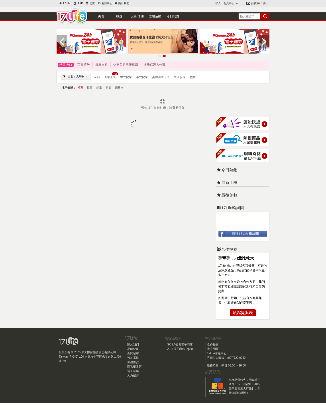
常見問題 (213, 349)
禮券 (193, 77)
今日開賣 (173, 16)
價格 (118, 87)
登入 (218, 3)
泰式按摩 (142, 77)
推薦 (80, 87)
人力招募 (133, 375)
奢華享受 (110, 77)
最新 (90, 87)
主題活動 (155, 16)
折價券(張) (259, 3)
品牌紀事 (133, 349)
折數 (108, 87)
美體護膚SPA (160, 77)
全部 (97, 77)
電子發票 (133, 371)
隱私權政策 (134, 366)
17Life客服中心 (216, 353)
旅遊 (119, 16)
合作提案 (213, 344)
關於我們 (123, 3)
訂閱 (91, 3)
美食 (101, 16)
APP (80, 3)
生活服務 (179, 77)
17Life (66, 3)
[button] (159, 56)
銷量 (99, 87)
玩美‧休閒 (137, 16)
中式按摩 (126, 77)
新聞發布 (133, 353)
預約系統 (133, 357)
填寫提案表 (243, 312)
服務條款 (133, 362)
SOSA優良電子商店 (180, 344)
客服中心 (106, 3)
